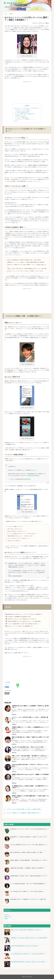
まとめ (16, 120)
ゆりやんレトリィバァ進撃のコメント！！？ (25, 119)
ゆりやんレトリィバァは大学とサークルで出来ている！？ (27, 108)
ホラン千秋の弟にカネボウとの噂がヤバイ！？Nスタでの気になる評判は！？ (27, 891)
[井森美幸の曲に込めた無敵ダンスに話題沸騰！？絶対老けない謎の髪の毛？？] (8, 708)
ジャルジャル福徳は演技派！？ (22, 117)
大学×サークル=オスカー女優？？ (23, 110)
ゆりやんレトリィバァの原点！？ (23, 109)
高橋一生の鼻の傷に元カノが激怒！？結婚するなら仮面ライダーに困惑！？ (27, 852)
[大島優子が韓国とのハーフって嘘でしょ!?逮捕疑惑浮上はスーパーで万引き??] (8, 730)
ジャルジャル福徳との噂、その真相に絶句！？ (24, 113)
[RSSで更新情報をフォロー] (8, 693)
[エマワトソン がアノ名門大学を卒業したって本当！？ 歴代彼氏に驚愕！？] (8, 720)
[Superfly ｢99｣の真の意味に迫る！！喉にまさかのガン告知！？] (8, 749)
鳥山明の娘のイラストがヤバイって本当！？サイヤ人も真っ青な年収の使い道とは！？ (29, 829)
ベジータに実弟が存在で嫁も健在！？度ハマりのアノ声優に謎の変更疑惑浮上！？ (28, 883)
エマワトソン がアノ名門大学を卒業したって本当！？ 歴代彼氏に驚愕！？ (24, 809)
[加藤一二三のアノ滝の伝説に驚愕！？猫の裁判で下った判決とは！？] (8, 758)
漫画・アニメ (8, 916)
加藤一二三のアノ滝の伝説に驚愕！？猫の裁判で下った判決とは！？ (30, 755)
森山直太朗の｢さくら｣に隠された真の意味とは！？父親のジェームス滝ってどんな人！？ (28, 837)
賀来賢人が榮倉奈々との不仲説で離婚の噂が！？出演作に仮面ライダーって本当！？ (29, 860)
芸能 (48, 23)
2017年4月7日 (27, 479)
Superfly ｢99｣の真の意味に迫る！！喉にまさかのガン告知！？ (29, 747)
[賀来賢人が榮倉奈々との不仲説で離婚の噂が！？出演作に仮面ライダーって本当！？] (8, 798)
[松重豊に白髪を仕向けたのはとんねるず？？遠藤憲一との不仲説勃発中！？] (8, 777)
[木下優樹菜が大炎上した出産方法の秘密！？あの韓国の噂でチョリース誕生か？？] (8, 788)
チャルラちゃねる (28, 976)
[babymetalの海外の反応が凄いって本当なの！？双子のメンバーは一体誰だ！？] (8, 767)
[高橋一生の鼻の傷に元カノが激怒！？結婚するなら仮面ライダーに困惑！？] (8, 740)
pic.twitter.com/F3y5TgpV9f (32, 475)
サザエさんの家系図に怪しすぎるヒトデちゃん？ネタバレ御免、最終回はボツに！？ (29, 844)
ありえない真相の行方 (20, 116)
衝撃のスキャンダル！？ (21, 115)
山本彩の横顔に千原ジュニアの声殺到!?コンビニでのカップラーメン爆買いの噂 (28, 899)
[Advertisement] (27, 93)
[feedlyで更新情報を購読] (6, 693)
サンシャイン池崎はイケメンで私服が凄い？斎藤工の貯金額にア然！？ (23, 812)
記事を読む (14, 714)
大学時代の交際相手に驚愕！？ (22, 112)
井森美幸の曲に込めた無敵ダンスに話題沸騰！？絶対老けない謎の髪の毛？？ (27, 868)
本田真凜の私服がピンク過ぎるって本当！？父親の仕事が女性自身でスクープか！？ (29, 875)
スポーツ (7, 914)
